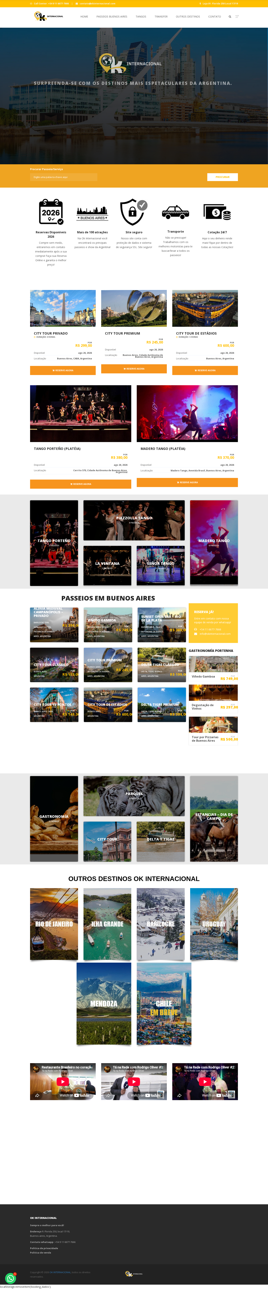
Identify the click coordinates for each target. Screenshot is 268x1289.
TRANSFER (161, 16)
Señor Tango (160, 563)
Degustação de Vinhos (203, 707)
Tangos (141, 16)
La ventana (107, 563)
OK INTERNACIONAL (60, 1272)
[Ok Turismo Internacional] (47, 17)
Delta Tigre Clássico (160, 664)
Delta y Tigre (160, 839)
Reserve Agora (64, 370)
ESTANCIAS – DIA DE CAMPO (214, 816)
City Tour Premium (122, 333)
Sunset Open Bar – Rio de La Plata (161, 618)
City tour (107, 839)
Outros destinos (188, 16)
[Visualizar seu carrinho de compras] (235, 16)
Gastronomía (54, 816)
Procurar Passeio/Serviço (46, 169)
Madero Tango (214, 540)
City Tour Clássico (51, 664)
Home (84, 16)
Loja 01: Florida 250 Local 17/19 (220, 3)
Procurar (223, 177)
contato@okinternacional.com (97, 3)
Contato (214, 16)
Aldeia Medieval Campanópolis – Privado (48, 612)
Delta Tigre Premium (160, 704)
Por (73, 622)
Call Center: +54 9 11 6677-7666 (51, 3)
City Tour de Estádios (196, 333)
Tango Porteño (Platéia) (57, 448)
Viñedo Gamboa (102, 620)
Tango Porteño (54, 540)
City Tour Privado (51, 333)
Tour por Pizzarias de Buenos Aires (205, 739)
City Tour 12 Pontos (52, 704)
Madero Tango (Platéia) (163, 448)
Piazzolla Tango (134, 517)
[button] (10, 1278)
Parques (134, 793)
